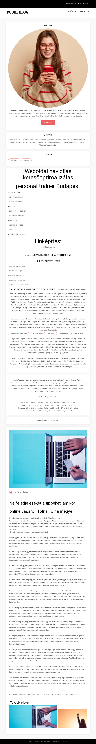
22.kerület (60, 411)
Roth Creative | (54, 741)
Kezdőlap (71, 11)
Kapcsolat (84, 11)
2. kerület (40, 402)
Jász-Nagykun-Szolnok (27, 142)
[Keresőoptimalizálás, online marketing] (17, 15)
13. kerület (30, 408)
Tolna (41, 145)
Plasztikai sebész (16, 202)
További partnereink (17, 234)
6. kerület (71, 402)
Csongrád (59, 139)
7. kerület (30, 405)
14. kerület (38, 408)
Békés (27, 139)
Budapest (51, 139)
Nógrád (55, 142)
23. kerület (69, 411)
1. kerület (32, 402)
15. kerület (47, 408)
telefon (51, 333)
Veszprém (50, 145)
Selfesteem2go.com (17, 266)
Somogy (65, 142)
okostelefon (37, 333)
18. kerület (74, 408)
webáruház (78, 333)
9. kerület (46, 405)
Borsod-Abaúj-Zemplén (38, 139)
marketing (64, 333)
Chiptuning (13, 220)
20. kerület (43, 411)
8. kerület (38, 405)
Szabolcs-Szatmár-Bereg (77, 142)
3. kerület (47, 402)
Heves (15, 142)
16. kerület (56, 408)
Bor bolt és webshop (17, 211)
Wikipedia (12, 230)
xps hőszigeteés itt (17, 275)
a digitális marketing (43, 113)
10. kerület (55, 405)
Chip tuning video (16, 225)
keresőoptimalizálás (17, 280)
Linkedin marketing (16, 216)
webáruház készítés (19, 333)
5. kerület (63, 402)
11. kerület (63, 405)
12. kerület (72, 405)
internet (26, 160)
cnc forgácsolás (16, 197)
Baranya (21, 139)
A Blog (17, 116)
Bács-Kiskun (13, 139)
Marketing (14, 160)
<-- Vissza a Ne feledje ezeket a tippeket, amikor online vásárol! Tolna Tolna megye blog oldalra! (44, 694)
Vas (44, 145)
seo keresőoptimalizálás (19, 285)
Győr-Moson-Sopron (75, 139)
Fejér (65, 139)
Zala (55, 145)
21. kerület (52, 411)
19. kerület (34, 411)
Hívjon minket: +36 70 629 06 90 (77, 4)
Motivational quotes (17, 271)
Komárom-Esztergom (44, 142)
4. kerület (55, 402)
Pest (60, 142)
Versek (12, 206)
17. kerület (65, 408)
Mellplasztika (29, 255)
